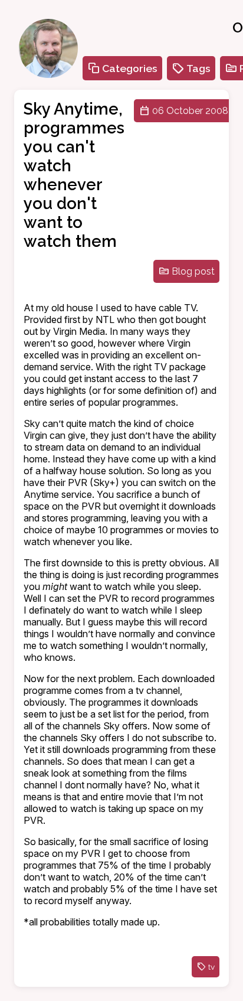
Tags (198, 68)
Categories (129, 68)
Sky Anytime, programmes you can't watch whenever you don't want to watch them (74, 174)
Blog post (193, 271)
